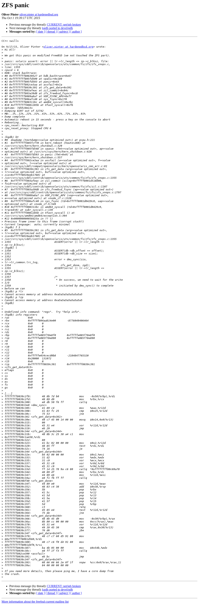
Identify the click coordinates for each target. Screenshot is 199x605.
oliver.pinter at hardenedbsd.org (38, 14)
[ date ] (40, 31)
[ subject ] (64, 31)
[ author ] (76, 31)
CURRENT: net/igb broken (64, 24)
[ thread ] (51, 31)
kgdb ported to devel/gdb (57, 28)
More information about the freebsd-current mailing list (35, 601)
